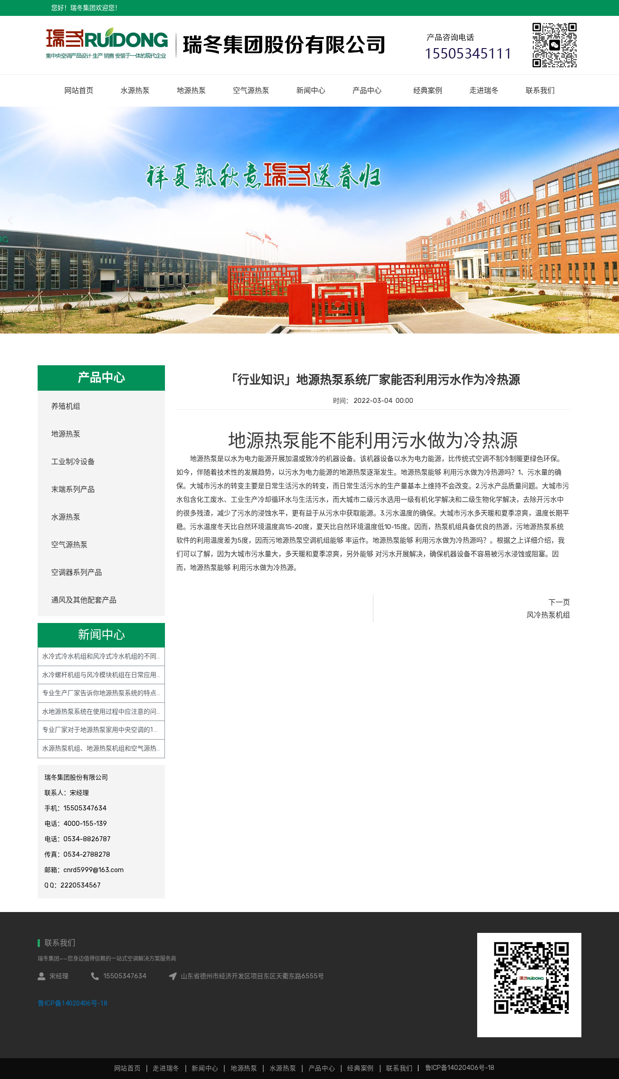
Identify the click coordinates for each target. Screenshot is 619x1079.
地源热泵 (191, 90)
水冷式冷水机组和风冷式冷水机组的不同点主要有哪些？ (121, 656)
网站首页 (78, 90)
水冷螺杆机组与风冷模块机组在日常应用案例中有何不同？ (124, 674)
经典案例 (427, 90)
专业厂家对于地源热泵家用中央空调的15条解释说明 (115, 729)
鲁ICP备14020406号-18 (72, 1003)
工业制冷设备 (73, 461)
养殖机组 (65, 406)
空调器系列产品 (76, 572)
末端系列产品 (73, 489)
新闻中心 (310, 90)
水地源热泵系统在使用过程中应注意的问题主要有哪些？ (121, 711)
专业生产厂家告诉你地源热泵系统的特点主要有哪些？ (118, 692)
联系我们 (540, 90)
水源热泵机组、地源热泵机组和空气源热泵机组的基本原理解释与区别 (140, 748)
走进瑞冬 (483, 90)
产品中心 (367, 90)
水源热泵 (135, 90)
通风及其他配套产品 (83, 600)
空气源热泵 (251, 90)
